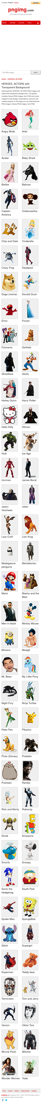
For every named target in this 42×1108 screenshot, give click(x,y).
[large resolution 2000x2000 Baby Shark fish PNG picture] (30, 145)
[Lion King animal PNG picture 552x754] (30, 524)
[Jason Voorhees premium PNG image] (9, 494)
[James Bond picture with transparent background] (30, 468)
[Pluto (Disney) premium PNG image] (9, 744)
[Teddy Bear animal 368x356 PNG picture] (30, 960)
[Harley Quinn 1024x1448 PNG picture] (10, 388)
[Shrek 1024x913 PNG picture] (9, 823)
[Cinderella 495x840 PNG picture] (30, 229)
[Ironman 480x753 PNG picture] (10, 468)
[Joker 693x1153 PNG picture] (30, 494)
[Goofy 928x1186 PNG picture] (30, 361)
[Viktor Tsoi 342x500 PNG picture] (30, 1013)
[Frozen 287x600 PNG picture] (30, 308)
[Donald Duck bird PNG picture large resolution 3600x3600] (30, 282)
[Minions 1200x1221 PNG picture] (9, 638)
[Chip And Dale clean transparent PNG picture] (9, 229)
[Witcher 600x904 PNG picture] (30, 1039)
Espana (16, 2)
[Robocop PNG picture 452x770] (30, 797)
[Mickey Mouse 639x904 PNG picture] (30, 611)
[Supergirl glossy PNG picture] (30, 933)
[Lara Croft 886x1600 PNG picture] (9, 524)
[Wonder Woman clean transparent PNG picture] (9, 1066)
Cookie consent (25, 1090)
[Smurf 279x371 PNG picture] (9, 850)
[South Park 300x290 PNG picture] (30, 877)
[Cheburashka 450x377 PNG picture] (30, 199)
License (21, 22)
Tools (29, 22)
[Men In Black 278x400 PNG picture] (9, 611)
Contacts (34, 1090)
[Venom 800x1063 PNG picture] (9, 1013)
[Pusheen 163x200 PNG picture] (9, 770)
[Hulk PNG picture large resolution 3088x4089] (9, 441)
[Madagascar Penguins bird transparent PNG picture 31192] (9, 551)
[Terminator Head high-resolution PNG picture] (9, 986)
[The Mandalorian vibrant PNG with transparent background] (30, 551)
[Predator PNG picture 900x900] (30, 744)
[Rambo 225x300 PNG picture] (30, 770)
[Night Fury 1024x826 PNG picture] (9, 691)
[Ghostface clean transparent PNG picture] (9, 361)
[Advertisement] (21, 46)
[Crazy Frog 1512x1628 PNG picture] (9, 256)
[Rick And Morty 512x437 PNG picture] (9, 797)
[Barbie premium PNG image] (10, 172)
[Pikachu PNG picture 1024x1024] (30, 717)
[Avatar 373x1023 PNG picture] (9, 146)
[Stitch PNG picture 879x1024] (9, 933)
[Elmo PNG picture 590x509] (9, 308)
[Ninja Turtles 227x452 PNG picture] (30, 691)
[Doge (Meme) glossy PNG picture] (9, 282)
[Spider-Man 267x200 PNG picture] (9, 906)
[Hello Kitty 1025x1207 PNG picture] (9, 415)
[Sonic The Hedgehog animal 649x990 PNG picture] (9, 877)
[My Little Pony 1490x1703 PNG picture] (30, 664)
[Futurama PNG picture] (9, 335)
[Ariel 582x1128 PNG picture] (30, 119)
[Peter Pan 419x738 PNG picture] (9, 717)
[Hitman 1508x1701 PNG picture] (30, 414)
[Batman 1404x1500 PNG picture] (30, 172)
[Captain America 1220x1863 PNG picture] (9, 199)
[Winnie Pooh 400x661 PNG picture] (10, 1039)
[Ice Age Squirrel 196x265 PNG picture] (30, 441)
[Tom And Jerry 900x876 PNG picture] (30, 986)
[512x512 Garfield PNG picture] (30, 335)
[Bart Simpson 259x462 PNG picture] (30, 823)
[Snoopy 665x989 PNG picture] (30, 850)
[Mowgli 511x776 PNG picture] (30, 638)
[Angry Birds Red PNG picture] (9, 119)
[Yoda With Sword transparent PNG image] (30, 1066)
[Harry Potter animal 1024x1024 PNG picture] (30, 388)
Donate (12, 22)
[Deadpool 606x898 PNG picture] (30, 255)
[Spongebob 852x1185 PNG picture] (30, 907)
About (4, 22)
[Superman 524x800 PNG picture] (9, 960)
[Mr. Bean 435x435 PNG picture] (9, 664)
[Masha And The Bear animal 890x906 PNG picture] (30, 581)
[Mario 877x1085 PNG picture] (9, 581)
